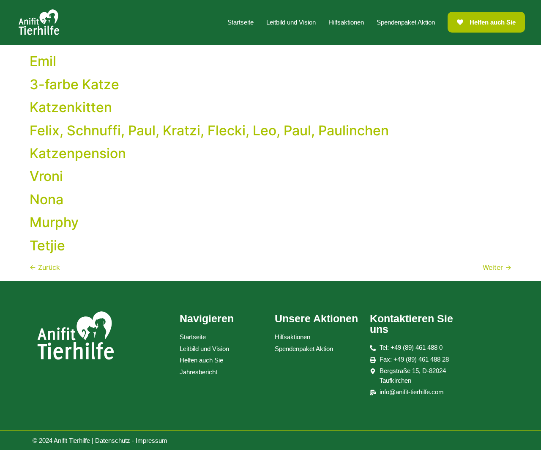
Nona (46, 199)
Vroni (46, 176)
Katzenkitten (71, 107)
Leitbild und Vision (291, 22)
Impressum (151, 440)
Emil (43, 61)
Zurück (45, 267)
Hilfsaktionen (346, 22)
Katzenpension (78, 153)
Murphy (54, 222)
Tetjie (47, 245)
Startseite (240, 22)
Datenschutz (112, 440)
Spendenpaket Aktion (406, 22)
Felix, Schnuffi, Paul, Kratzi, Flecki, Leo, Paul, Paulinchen (209, 130)
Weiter (497, 267)
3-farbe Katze (74, 84)
